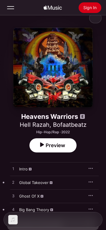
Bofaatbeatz (70, 124)
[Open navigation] (10, 7)
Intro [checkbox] (23, 169)
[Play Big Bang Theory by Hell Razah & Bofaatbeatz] (13, 209)
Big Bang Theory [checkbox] (34, 209)
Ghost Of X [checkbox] (29, 196)
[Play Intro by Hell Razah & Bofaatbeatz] (13, 169)
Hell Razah (34, 124)
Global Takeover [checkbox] (34, 182)
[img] (53, 7)
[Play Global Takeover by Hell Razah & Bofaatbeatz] (13, 182)
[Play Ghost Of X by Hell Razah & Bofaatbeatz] (13, 196)
